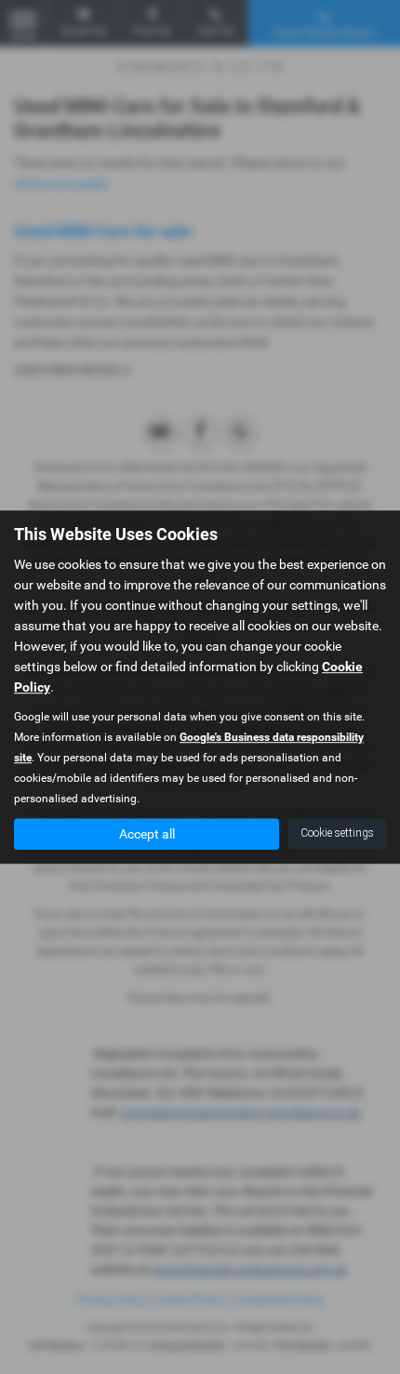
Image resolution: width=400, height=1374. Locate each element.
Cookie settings (337, 832)
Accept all (147, 833)
